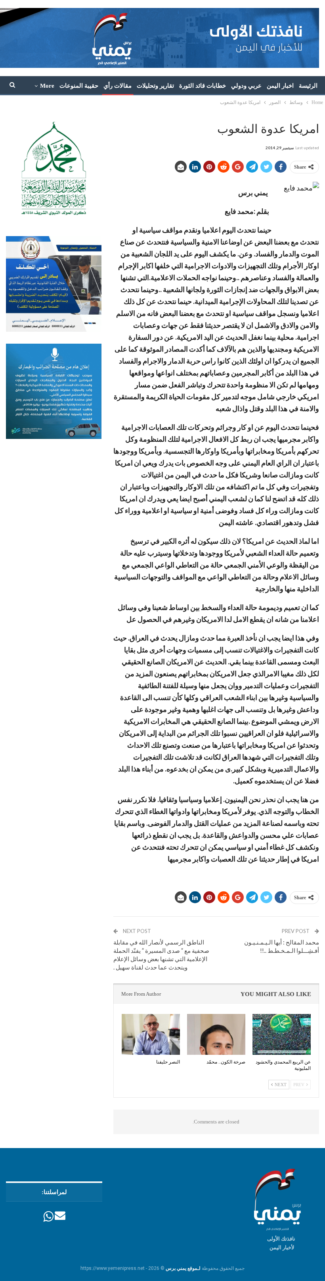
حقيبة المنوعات (78, 86)
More (47, 86)
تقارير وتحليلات (155, 86)
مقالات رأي (117, 86)
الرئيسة (308, 86)
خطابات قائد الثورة (202, 86)
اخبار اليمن (280, 86)
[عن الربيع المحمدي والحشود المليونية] (281, 1034)
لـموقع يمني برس (183, 1268)
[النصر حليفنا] (151, 1034)
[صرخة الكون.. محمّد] (216, 1034)
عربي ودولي (246, 86)
